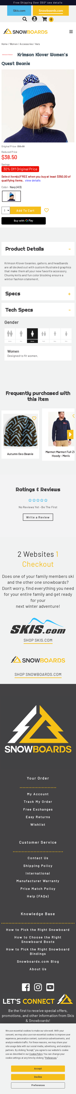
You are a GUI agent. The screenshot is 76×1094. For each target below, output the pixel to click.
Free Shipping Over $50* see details (38, 2)
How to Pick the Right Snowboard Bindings (38, 951)
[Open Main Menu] (64, 31)
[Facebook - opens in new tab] (26, 987)
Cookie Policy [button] (35, 1054)
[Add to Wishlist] (46, 210)
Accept (38, 1068)
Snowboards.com (51, 10)
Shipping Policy (38, 866)
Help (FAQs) (38, 896)
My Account (38, 794)
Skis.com (19, 10)
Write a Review (38, 517)
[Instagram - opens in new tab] (38, 987)
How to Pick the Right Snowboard (38, 929)
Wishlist (38, 824)
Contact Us (38, 858)
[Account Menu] (34, 19)
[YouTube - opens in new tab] (50, 987)
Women (14, 44)
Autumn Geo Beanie (20, 454)
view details (33, 180)
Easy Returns (38, 817)
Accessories (26, 44)
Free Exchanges (38, 809)
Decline (38, 1077)
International (38, 873)
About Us (38, 969)
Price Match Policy (38, 888)
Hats (37, 44)
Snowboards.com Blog (38, 961)
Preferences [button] (51, 1058)
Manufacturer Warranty (38, 881)
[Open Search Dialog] (24, 19)
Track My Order (38, 801)
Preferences (38, 1085)
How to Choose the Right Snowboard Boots (38, 939)
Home (4, 44)
